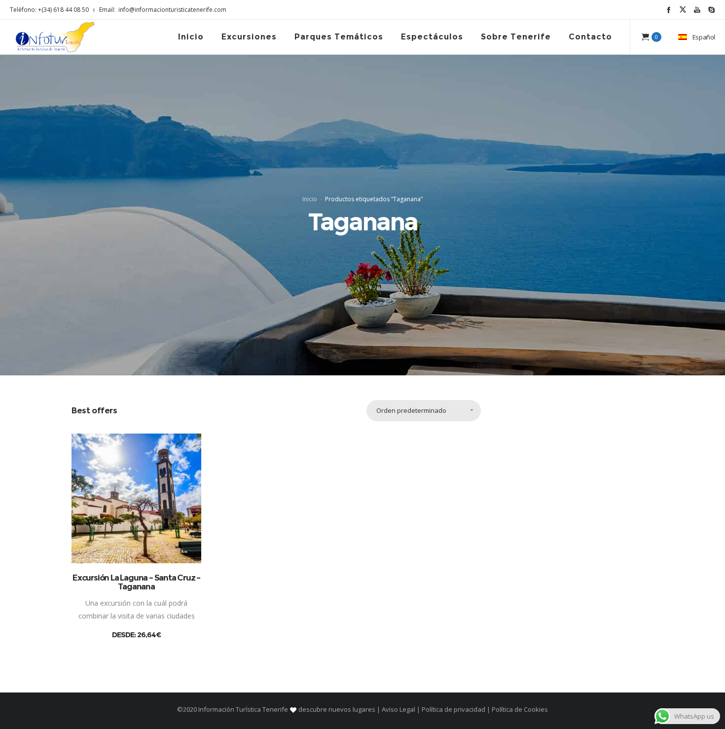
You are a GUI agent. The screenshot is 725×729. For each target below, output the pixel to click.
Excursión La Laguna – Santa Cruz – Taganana (136, 582)
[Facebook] (668, 9)
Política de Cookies (519, 709)
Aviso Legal (398, 709)
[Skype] (711, 9)
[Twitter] (683, 9)
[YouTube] (697, 9)
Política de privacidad (453, 709)
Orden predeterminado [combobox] (411, 410)
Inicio (309, 199)
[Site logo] (55, 37)
